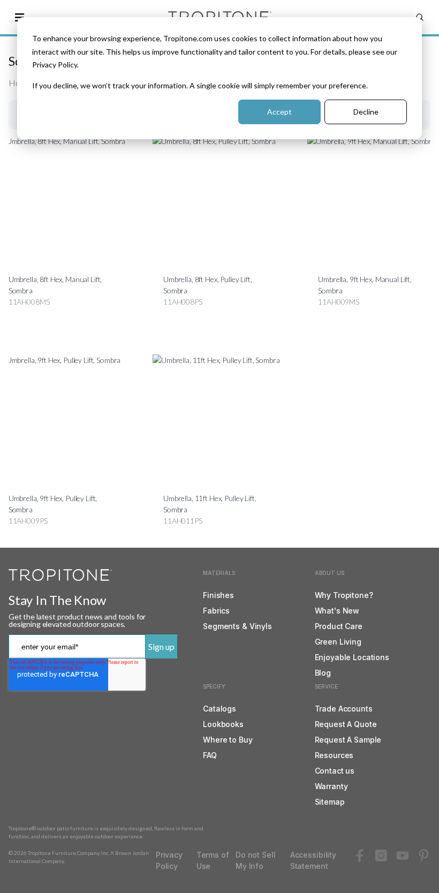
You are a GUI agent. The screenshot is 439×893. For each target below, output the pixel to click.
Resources (334, 755)
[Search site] (419, 17)
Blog (323, 672)
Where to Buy (227, 739)
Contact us (335, 770)
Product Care (338, 626)
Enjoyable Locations (352, 657)
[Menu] (19, 17)
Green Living (338, 641)
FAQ (210, 755)
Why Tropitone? (344, 595)
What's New (337, 610)
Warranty (331, 786)
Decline (366, 111)
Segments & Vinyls (237, 626)
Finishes (218, 595)
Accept (279, 111)
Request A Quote (346, 724)
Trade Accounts (344, 708)
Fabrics (216, 610)
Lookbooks (223, 724)
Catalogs (219, 708)
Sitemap (330, 801)
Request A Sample (348, 739)
